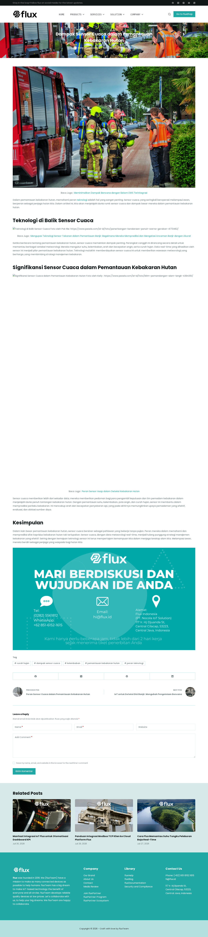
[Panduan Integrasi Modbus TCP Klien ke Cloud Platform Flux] (104, 815)
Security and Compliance (139, 886)
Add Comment (23, 737)
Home (62, 14)
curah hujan (21, 663)
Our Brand (89, 875)
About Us (88, 879)
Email (80, 726)
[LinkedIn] (172, 676)
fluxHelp (129, 875)
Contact (88, 883)
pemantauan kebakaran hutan (102, 663)
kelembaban (72, 663)
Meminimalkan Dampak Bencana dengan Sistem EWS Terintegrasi (110, 192)
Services (96, 14)
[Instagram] (184, 3)
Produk (123, 48)
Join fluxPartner (92, 893)
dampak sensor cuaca (47, 663)
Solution (116, 14)
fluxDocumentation (135, 883)
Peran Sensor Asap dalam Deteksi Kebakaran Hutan (111, 491)
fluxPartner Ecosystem (96, 900)
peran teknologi (133, 663)
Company (135, 14)
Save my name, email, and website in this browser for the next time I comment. (52, 763)
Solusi (131, 48)
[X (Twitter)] (178, 3)
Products (76, 14)
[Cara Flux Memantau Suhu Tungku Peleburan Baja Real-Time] (166, 815)
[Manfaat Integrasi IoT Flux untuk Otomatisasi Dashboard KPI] (42, 815)
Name (19, 726)
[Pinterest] (127, 676)
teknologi (82, 200)
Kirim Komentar (24, 771)
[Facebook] (173, 3)
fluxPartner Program (94, 897)
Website (142, 726)
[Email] (189, 3)
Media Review (90, 886)
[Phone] (194, 3)
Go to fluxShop (184, 14)
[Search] (169, 14)
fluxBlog (129, 879)
